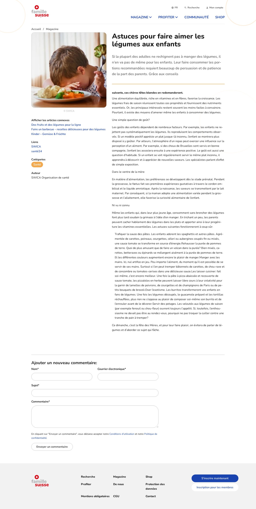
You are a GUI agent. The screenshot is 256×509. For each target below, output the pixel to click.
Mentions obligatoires (95, 496)
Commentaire (40, 402)
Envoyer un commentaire (52, 447)
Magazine (119, 477)
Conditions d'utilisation (121, 434)
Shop (149, 477)
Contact (151, 496)
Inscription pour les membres (215, 487)
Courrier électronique (112, 369)
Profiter (86, 484)
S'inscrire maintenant (214, 478)
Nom (35, 369)
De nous (118, 484)
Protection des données (155, 486)
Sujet (35, 385)
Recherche (88, 477)
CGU (116, 496)
